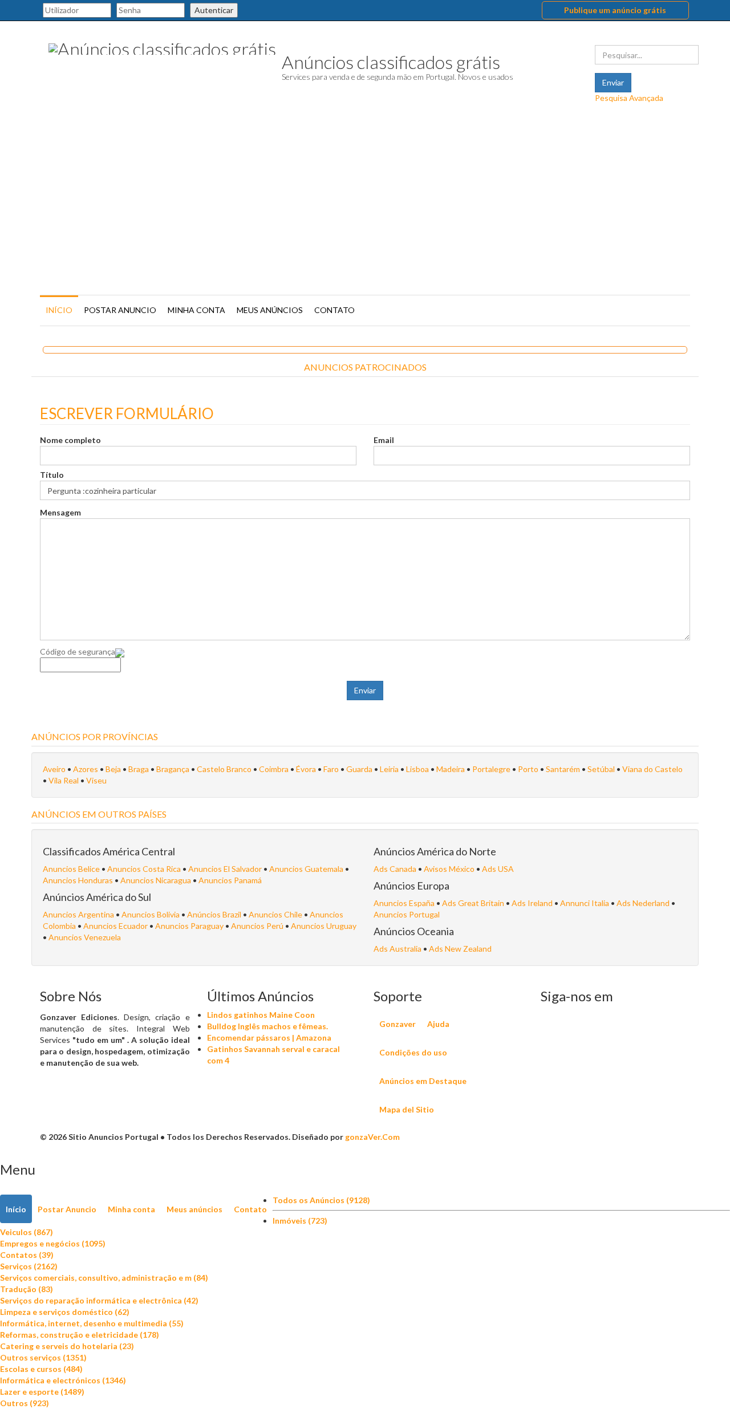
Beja (113, 769)
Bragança (172, 769)
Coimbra (274, 769)
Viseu (96, 780)
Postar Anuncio (120, 310)
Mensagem (60, 512)
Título (52, 475)
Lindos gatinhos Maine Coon (261, 1015)
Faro (331, 769)
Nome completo (70, 440)
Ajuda (438, 1024)
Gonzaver (397, 1024)
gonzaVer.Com (372, 1137)
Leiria (389, 769)
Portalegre (491, 769)
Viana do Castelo (652, 769)
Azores (85, 769)
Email (384, 440)
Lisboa (417, 769)
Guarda (359, 769)
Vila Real (63, 780)
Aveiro (54, 769)
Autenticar (213, 10)
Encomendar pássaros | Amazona (269, 1037)
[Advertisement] (365, 206)
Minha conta (196, 310)
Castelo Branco (224, 769)
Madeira (450, 769)
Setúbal (601, 769)
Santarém (563, 769)
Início (59, 310)
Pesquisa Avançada (629, 98)
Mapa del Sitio (406, 1109)
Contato (334, 310)
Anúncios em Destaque (423, 1081)
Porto (528, 769)
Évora (306, 769)
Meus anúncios (270, 310)
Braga (138, 769)
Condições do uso (413, 1052)
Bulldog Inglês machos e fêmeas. (267, 1026)
